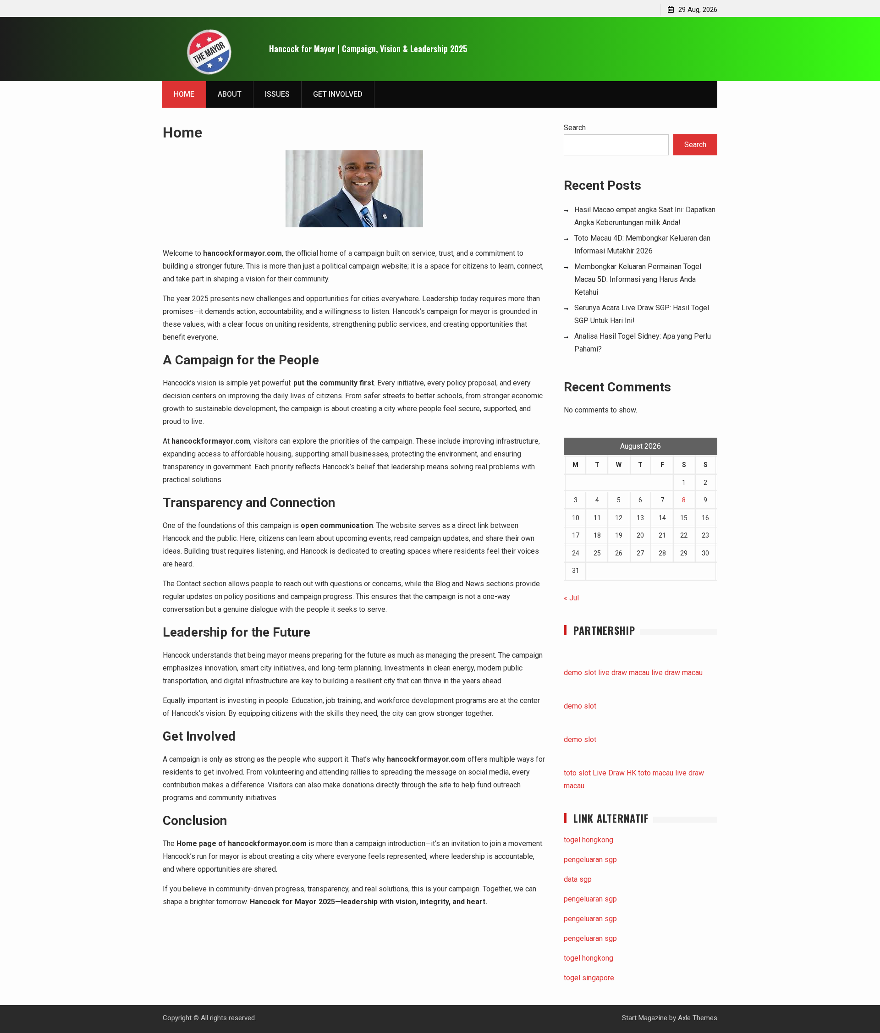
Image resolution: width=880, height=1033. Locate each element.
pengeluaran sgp (590, 859)
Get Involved (338, 94)
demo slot (580, 672)
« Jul (571, 597)
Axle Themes (697, 1018)
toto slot (577, 773)
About (230, 94)
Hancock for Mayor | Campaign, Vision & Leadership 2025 (368, 49)
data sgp (578, 879)
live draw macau (623, 672)
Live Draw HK (614, 773)
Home (184, 94)
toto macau (655, 773)
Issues (277, 94)
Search (575, 127)
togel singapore (589, 977)
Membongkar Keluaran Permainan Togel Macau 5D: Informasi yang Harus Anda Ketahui (637, 279)
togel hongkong (588, 839)
